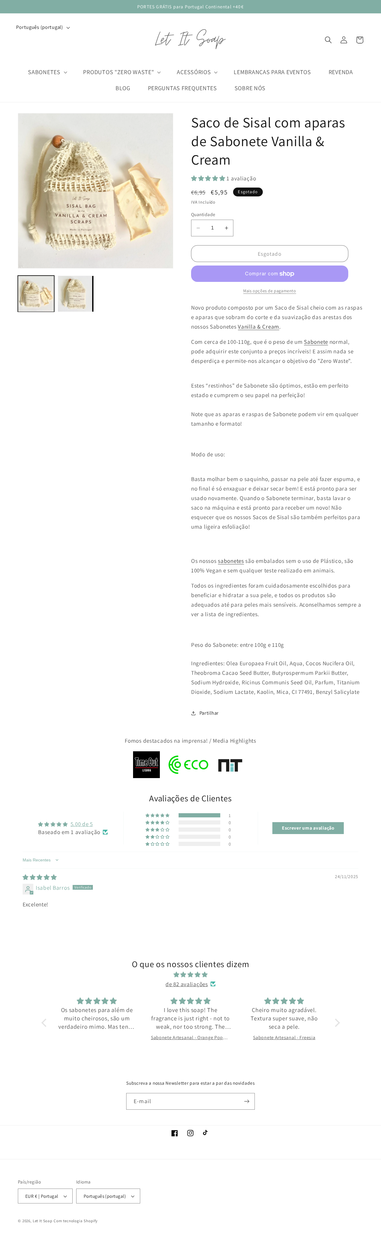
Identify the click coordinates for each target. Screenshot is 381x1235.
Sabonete (316, 342)
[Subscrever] (246, 1101)
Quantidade (203, 214)
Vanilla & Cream (258, 326)
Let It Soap (42, 1220)
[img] (40, 877)
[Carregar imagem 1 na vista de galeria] (36, 294)
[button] (328, 40)
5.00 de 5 (82, 824)
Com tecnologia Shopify (76, 1220)
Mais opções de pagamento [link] (269, 290)
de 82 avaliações (186, 984)
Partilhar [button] (209, 713)
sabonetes (231, 561)
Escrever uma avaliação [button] (308, 828)
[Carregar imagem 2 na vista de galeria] (76, 294)
